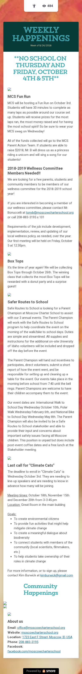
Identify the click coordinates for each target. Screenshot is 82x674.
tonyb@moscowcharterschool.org (50, 212)
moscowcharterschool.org (39, 632)
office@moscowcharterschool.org (41, 628)
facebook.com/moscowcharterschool (34, 651)
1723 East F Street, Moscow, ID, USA (47, 637)
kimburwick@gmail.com (56, 575)
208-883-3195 (28, 642)
